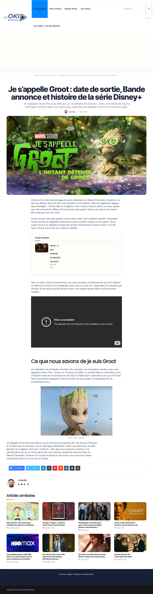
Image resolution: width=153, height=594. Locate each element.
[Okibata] (15, 17)
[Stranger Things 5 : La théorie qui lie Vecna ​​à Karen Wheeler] (58, 511)
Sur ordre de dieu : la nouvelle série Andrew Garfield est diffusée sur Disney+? (53, 556)
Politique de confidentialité (84, 574)
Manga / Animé (71, 9)
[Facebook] (22, 484)
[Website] (19, 484)
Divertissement (39, 9)
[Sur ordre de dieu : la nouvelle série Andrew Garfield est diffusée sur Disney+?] (58, 543)
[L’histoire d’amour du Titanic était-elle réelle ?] (130, 543)
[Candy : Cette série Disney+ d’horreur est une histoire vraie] (130, 511)
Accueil (40, 75)
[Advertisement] (76, 52)
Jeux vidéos (86, 9)
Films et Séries (55, 9)
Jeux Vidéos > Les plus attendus (46, 26)
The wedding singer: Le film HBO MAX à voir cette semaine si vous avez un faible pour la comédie (19, 556)
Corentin (71, 112)
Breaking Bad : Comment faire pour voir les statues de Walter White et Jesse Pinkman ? (90, 525)
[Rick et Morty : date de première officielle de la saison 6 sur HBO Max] (23, 511)
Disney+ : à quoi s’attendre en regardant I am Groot (55, 253)
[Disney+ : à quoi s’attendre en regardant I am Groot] (41, 247)
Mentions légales (65, 574)
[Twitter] (25, 484)
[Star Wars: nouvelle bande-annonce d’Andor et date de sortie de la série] (94, 543)
